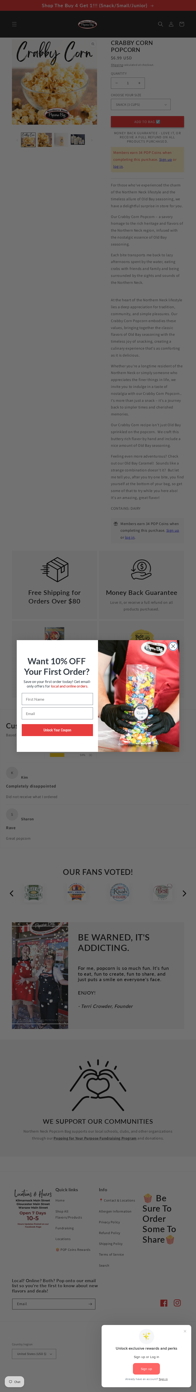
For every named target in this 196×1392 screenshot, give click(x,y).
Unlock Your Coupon (57, 729)
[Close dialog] (173, 646)
